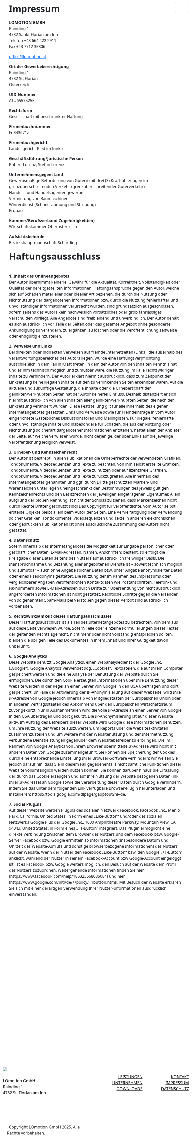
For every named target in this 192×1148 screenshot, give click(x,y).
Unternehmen (127, 1082)
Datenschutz (175, 1088)
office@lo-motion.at (27, 56)
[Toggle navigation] (182, 7)
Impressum (177, 1082)
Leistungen (130, 1076)
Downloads (129, 1088)
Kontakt (180, 1076)
